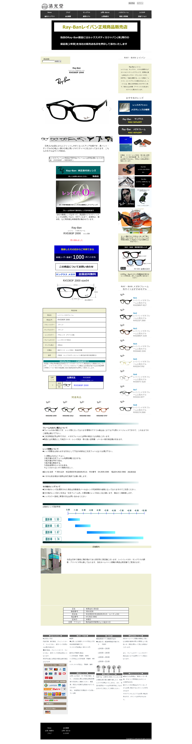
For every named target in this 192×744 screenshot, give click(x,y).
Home (50, 12)
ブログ (68, 12)
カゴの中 (142, 12)
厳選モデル (86, 16)
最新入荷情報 (123, 16)
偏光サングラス (50, 16)
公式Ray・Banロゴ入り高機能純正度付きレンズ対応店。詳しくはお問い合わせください (134, 275)
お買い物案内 (49, 730)
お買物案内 (105, 16)
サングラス (86, 12)
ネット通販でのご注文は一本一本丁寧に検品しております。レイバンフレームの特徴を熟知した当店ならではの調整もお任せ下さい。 (135, 239)
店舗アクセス (142, 16)
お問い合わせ (105, 12)
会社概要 (68, 16)
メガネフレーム (124, 12)
